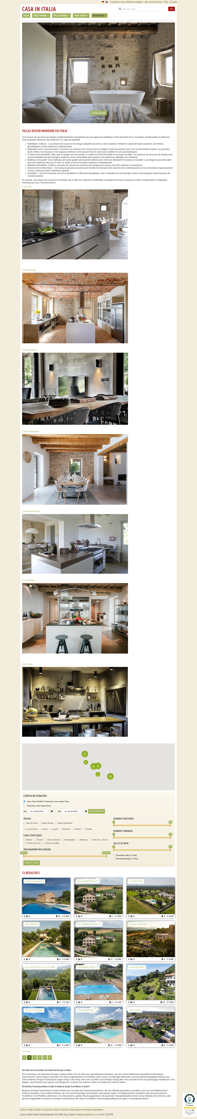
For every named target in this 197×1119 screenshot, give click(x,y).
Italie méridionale (65, 823)
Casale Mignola (34, 881)
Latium (45, 829)
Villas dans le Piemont (80, 1110)
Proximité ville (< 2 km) (126, 855)
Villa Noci (135, 1010)
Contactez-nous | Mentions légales (126, 2)
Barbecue (84, 840)
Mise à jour (31, 863)
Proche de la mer (33, 843)
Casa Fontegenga (30, 431)
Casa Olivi (27, 187)
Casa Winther (28, 580)
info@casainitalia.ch (86, 1114)
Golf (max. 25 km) (100, 840)
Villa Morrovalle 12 (89, 924)
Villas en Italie (27, 1110)
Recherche (97, 811)
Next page (26, 1051)
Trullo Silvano (34, 1010)
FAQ (166, 2)
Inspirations (97, 1110)
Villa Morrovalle (87, 881)
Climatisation (69, 840)
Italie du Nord (32, 823)
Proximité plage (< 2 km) (127, 859)
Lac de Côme (32, 829)
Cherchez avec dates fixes (39, 806)
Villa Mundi (31, 924)
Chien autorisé (53, 840)
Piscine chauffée (52, 843)
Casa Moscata (29, 270)
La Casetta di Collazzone (40, 967)
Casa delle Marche (31, 511)
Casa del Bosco (29, 350)
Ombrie (78, 829)
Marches (66, 829)
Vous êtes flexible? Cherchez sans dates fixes (48, 801)
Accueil (173, 2)
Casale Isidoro (138, 924)
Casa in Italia (39, 9)
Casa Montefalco (87, 967)
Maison (29, 840)
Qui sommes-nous (153, 2)
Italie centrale (47, 823)
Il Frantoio (136, 881)
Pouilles (89, 829)
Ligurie (55, 829)
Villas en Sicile (61, 1110)
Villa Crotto (27, 664)
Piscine (40, 840)
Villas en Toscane (43, 1110)
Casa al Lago (137, 967)
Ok (171, 9)
